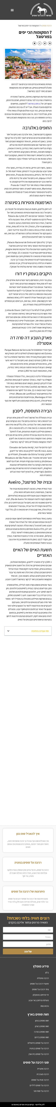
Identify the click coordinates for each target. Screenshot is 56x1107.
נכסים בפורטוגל (33, 103)
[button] (12, 10)
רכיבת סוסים (47, 25)
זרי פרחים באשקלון (41, 994)
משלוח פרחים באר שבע (39, 1000)
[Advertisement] (28, 668)
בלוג (47, 972)
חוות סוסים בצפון (42, 1020)
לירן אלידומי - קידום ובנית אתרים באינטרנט (28, 1104)
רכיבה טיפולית (43, 978)
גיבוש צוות (44, 1006)
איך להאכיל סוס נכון (28, 834)
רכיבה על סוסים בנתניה (28, 862)
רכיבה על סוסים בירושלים (38, 1042)
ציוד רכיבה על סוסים (40, 989)
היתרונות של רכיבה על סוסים (28, 891)
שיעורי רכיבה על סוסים (39, 983)
